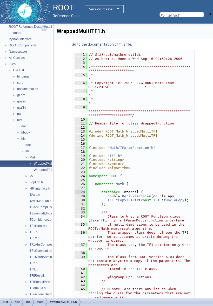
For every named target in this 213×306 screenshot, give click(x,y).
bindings (23, 76)
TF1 (111, 200)
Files (12, 64)
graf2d (21, 101)
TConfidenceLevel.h (44, 219)
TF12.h (34, 238)
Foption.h (36, 182)
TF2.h (34, 263)
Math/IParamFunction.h (131, 148)
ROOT (114, 176)
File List (18, 70)
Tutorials (15, 33)
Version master (101, 9)
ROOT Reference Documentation (32, 27)
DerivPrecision (136, 196)
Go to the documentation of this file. (102, 44)
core (20, 83)
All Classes (17, 58)
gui (19, 114)
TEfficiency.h (38, 226)
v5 (31, 176)
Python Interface (20, 39)
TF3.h (34, 269)
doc (23, 126)
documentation (27, 89)
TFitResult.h (38, 275)
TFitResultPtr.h (40, 282)
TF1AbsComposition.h (45, 244)
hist (19, 120)
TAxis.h (35, 195)
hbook (25, 132)
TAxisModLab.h (40, 201)
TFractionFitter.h (41, 294)
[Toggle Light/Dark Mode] (210, 14)
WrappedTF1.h (44, 170)
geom (21, 95)
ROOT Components (23, 45)
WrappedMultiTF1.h (48, 163)
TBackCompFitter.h (43, 207)
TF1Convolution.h (42, 251)
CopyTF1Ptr (128, 200)
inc (27, 151)
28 (80, 192)
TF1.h (34, 232)
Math (33, 157)
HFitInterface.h (40, 188)
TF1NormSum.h (41, 257)
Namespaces (18, 51)
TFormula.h (38, 288)
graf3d (21, 107)
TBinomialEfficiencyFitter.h (48, 213)
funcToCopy (174, 200)
